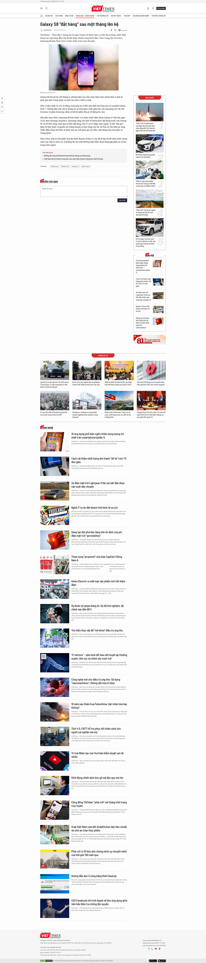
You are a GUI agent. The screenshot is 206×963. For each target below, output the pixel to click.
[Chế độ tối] (153, 8)
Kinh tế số (69, 16)
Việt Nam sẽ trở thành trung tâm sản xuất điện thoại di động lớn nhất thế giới (73, 159)
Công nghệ (47, 427)
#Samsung (54, 166)
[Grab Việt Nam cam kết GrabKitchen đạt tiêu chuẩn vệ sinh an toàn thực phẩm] (54, 834)
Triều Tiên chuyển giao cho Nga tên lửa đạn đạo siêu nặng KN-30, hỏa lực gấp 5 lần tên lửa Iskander (145, 127)
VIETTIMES (103, 8)
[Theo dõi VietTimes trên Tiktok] (160, 949)
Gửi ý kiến (122, 200)
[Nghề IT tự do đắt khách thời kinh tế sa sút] (158, 309)
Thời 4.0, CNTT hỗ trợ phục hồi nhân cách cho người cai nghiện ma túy (96, 730)
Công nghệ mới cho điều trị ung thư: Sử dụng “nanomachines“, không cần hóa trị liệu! (95, 681)
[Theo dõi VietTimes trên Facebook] (149, 949)
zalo (152, 949)
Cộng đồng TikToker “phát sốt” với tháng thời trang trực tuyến (99, 804)
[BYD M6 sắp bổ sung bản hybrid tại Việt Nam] (150, 143)
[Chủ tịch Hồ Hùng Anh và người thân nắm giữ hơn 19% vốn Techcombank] (151, 370)
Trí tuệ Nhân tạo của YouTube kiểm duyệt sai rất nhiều (97, 754)
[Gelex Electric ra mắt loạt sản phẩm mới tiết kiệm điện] (54, 589)
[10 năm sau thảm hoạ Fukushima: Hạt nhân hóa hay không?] (54, 711)
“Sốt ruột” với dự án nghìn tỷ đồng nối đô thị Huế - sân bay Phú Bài (145, 212)
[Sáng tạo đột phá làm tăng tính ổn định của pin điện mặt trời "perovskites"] (158, 321)
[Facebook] (111, 30)
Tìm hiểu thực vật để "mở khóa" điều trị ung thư (97, 630)
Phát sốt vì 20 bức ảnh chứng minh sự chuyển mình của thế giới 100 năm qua (99, 853)
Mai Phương (47, 30)
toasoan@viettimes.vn (154, 940)
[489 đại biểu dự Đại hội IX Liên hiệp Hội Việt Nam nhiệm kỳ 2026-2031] (119, 370)
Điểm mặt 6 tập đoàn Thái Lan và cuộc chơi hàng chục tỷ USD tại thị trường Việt (118, 414)
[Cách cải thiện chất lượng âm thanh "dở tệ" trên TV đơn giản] (158, 282)
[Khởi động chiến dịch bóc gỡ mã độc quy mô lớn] (54, 785)
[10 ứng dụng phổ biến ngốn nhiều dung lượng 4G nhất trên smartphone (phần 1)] (158, 263)
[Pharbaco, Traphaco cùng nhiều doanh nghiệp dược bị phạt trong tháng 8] (86, 400)
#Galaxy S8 (65, 166)
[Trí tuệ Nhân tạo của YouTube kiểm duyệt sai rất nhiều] (54, 761)
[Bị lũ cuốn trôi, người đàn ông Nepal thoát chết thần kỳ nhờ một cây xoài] (86, 370)
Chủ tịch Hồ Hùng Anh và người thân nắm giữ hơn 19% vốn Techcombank (151, 383)
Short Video (116, 16)
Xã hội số (49, 16)
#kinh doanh (85, 166)
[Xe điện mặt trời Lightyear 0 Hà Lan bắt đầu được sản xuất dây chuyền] (158, 295)
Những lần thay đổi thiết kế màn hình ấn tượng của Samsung (67, 156)
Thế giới (127, 16)
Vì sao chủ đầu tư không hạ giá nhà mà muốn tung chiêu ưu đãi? (53, 413)
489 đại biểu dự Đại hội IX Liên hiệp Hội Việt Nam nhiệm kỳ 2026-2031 (118, 383)
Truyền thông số (158, 16)
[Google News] (122, 30)
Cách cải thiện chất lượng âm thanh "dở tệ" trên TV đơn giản (143, 282)
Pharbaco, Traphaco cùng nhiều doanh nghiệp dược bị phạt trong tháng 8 (85, 414)
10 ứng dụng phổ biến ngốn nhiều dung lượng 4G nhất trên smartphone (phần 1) (143, 267)
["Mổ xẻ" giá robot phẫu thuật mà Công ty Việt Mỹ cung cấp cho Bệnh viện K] (150, 170)
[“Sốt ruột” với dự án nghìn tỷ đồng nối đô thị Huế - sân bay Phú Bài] (150, 198)
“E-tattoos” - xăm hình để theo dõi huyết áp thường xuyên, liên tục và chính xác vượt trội (99, 656)
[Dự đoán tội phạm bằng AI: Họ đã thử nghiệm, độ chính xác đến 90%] (54, 613)
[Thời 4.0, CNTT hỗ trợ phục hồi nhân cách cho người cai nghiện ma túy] (54, 736)
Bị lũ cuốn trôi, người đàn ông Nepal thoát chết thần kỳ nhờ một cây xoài (86, 383)
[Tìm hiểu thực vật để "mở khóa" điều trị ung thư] (54, 638)
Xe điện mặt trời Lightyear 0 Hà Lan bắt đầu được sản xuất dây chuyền (143, 296)
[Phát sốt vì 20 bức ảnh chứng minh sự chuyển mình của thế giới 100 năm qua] (54, 859)
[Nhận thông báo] (148, 8)
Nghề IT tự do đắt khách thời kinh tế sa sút (142, 308)
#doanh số (75, 166)
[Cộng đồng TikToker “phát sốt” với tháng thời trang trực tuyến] (54, 810)
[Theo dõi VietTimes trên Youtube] (156, 949)
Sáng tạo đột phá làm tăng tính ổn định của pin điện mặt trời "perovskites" (142, 323)
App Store (153, 961)
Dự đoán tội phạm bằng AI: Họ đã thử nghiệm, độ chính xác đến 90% (97, 607)
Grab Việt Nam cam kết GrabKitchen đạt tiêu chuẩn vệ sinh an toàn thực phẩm (99, 828)
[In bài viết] (115, 30)
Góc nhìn (59, 16)
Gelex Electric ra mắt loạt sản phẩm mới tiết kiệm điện (98, 583)
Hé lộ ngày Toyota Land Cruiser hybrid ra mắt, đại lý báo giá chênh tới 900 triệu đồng (145, 242)
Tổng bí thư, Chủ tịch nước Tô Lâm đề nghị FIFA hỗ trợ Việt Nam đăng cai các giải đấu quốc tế (151, 414)
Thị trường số (102, 16)
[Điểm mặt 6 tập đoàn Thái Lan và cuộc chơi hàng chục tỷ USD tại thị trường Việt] (119, 400)
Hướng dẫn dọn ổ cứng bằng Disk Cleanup (94, 876)
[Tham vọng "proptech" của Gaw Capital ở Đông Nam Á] (54, 564)
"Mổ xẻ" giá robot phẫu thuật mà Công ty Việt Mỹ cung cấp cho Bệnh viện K (145, 183)
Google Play (162, 961)
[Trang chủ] (41, 16)
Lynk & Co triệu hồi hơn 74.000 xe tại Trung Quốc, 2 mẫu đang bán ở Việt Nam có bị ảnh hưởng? (54, 384)
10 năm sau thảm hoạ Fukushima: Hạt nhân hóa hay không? (99, 705)
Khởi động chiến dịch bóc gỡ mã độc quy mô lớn (97, 777)
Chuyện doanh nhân (141, 16)
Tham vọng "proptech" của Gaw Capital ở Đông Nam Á (96, 558)
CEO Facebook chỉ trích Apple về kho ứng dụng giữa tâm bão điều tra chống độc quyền (99, 902)
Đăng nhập (161, 8)
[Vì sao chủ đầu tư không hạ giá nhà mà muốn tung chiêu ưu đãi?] (54, 400)
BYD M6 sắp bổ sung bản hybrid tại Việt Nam (145, 156)
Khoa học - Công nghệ (85, 16)
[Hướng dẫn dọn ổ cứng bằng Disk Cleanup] (54, 883)
